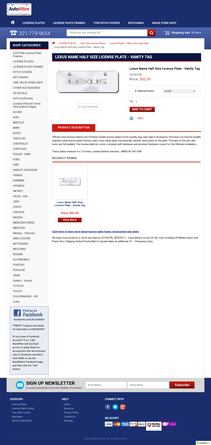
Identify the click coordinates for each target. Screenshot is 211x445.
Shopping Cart (180, 32)
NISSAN (18, 254)
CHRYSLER (19, 148)
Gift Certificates (23, 98)
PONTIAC (19, 264)
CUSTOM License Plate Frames (27, 54)
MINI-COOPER (21, 238)
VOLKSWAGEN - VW (25, 296)
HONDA (17, 175)
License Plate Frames (69, 23)
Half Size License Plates (93, 43)
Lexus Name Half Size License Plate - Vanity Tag (70, 204)
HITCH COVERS (22, 72)
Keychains (136, 23)
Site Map (68, 420)
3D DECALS (20, 93)
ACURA (17, 112)
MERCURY (19, 227)
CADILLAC (19, 138)
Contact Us (69, 416)
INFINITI (18, 191)
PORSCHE (19, 270)
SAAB (16, 275)
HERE (21, 358)
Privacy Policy (71, 412)
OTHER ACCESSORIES (26, 87)
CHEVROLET (20, 143)
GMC (16, 164)
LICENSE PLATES (23, 61)
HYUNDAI (18, 185)
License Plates (34, 23)
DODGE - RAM (21, 154)
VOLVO (17, 291)
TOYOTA (18, 285)
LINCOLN (18, 212)
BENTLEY (18, 122)
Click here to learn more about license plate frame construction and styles (95, 231)
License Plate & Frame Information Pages (27, 105)
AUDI (16, 117)
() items (196, 32)
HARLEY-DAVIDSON (25, 170)
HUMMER (18, 180)
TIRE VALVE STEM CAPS (28, 82)
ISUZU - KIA (20, 196)
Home (67, 404)
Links (16, 301)
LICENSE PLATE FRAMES (28, 66)
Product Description (74, 127)
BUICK (17, 133)
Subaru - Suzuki (22, 280)
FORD (16, 159)
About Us (69, 408)
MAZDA (18, 217)
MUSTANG (19, 249)
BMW (16, 127)
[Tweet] (131, 119)
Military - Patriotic (24, 233)
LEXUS (17, 206)
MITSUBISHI (20, 243)
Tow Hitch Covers (106, 23)
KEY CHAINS (20, 77)
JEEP (16, 201)
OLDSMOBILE (21, 259)
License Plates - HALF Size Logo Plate (129, 43)
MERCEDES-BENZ (23, 222)
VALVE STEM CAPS (164, 23)
